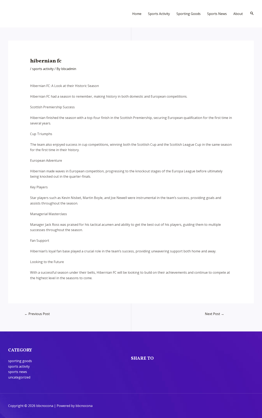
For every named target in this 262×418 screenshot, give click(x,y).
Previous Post (37, 314)
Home (136, 13)
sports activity (43, 69)
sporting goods (20, 361)
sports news (17, 371)
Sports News (217, 13)
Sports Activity (159, 13)
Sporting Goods (188, 13)
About (238, 13)
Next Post (214, 314)
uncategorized (19, 377)
